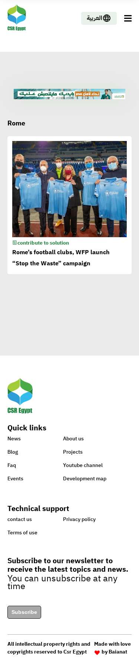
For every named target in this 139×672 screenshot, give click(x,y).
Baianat (118, 652)
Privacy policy (79, 519)
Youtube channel (83, 465)
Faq (11, 465)
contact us (19, 519)
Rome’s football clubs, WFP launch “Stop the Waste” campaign (61, 258)
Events (15, 479)
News (14, 439)
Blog (12, 452)
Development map (84, 479)
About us (73, 439)
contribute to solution (43, 243)
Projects (73, 452)
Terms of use (22, 533)
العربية (94, 18)
